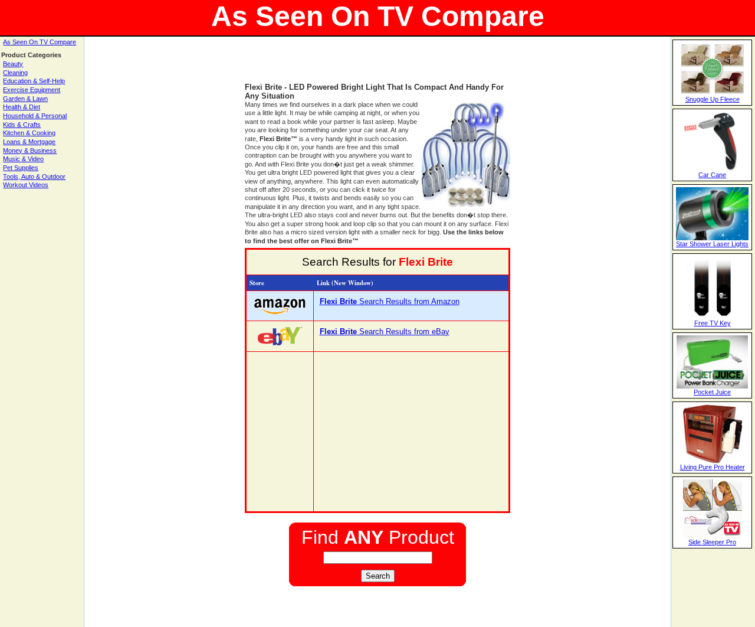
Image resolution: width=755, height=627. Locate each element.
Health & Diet (21, 106)
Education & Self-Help (34, 80)
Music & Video (23, 158)
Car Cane (712, 174)
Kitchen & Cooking (29, 132)
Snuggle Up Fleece (712, 99)
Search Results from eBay (384, 331)
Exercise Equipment (31, 89)
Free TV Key (712, 322)
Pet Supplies (20, 167)
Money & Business (30, 150)
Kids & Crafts (22, 124)
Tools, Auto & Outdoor (34, 176)
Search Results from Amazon (389, 301)
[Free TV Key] (712, 317)
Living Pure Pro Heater (712, 467)
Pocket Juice (712, 392)
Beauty (13, 63)
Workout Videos (25, 184)
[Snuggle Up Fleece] (712, 93)
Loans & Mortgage (29, 141)
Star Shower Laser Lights (712, 243)
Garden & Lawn (25, 98)
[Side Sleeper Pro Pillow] (712, 536)
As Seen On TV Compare (39, 41)
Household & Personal (35, 115)
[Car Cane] (712, 168)
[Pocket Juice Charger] (712, 386)
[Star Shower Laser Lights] (712, 237)
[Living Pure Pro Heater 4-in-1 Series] (712, 461)
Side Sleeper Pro (712, 542)
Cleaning (15, 72)
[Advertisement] (377, 65)
